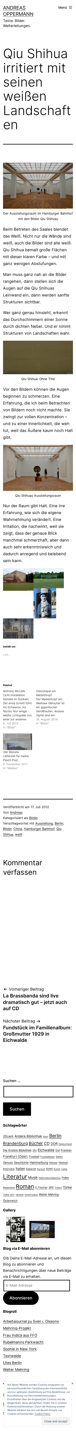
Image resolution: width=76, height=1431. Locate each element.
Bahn (45, 1136)
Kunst (57, 1169)
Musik (33, 1177)
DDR (54, 1144)
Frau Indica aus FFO (20, 1335)
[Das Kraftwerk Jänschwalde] (42, 1229)
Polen (65, 1177)
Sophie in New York (20, 1349)
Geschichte (21, 1162)
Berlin (59, 823)
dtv (35, 1150)
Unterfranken (31, 1194)
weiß (18, 834)
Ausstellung (44, 823)
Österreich (10, 1201)
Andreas (16, 812)
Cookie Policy (42, 1413)
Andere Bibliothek (28, 1136)
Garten (59, 1156)
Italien (20, 1169)
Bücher (36, 1143)
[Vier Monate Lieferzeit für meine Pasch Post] (17, 741)
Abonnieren (21, 1297)
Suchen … (11, 1081)
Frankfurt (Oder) (15, 1156)
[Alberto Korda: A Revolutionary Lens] (15, 1229)
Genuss (8, 1162)
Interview (9, 1168)
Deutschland (65, 1144)
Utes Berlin (12, 1363)
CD (47, 1143)
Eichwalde (46, 1150)
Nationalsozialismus (50, 1177)
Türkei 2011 (9, 1194)
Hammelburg (39, 1162)
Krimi (49, 1168)
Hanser (53, 1162)
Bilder (33, 818)
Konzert (41, 1169)
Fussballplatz (47, 1156)
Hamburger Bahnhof (39, 829)
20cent (8, 1136)
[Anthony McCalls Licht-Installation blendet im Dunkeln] (19, 709)
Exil (58, 1150)
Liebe (64, 1169)
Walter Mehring (49, 1194)
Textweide (12, 1356)
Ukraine (20, 1194)
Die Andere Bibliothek (17, 1150)
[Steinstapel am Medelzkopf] (52, 707)
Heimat (63, 1162)
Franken (66, 1150)
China (17, 829)
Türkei (67, 1187)
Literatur (15, 1176)
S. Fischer (41, 1187)
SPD (51, 1187)
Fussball (34, 1156)
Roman (25, 1186)
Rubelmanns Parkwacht (23, 1342)
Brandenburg (15, 1143)
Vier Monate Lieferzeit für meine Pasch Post (16, 756)
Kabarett (31, 1168)
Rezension (9, 1187)
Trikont (58, 1187)
